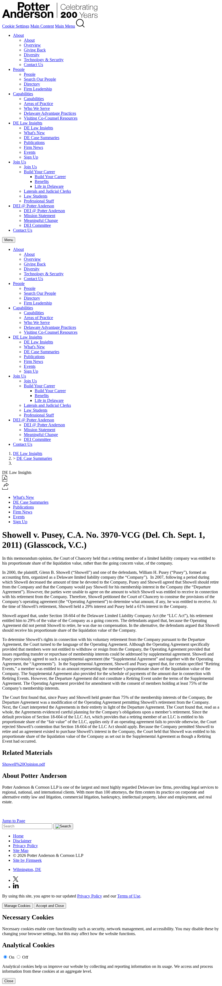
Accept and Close (50, 906)
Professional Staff (39, 201)
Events (29, 152)
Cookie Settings (15, 26)
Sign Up (31, 157)
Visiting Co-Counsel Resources (50, 118)
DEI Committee (37, 225)
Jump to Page (13, 820)
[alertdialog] (111, 949)
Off (25, 957)
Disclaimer (22, 840)
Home (18, 836)
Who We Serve (37, 108)
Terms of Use (128, 896)
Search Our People (40, 79)
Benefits (42, 181)
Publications (34, 142)
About (18, 35)
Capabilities (23, 93)
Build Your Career (39, 171)
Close (8, 981)
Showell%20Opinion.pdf (23, 764)
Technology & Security (44, 59)
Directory (32, 84)
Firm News (33, 147)
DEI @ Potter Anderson (33, 206)
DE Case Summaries (41, 137)
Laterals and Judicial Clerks (47, 191)
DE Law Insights (27, 123)
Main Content (42, 26)
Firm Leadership (38, 89)
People (19, 69)
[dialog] (111, 901)
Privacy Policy (25, 845)
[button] (5, 488)
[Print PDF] (4, 480)
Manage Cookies (17, 906)
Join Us (19, 162)
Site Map (20, 850)
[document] (111, 949)
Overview (32, 45)
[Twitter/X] (15, 880)
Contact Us (33, 64)
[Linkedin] (16, 887)
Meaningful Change (41, 220)
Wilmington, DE (27, 869)
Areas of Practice (38, 103)
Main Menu (65, 26)
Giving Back (35, 50)
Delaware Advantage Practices (50, 113)
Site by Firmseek (27, 860)
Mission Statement (39, 215)
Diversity (32, 55)
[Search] (80, 26)
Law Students (35, 196)
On (11, 957)
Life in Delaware (49, 186)
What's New (34, 132)
